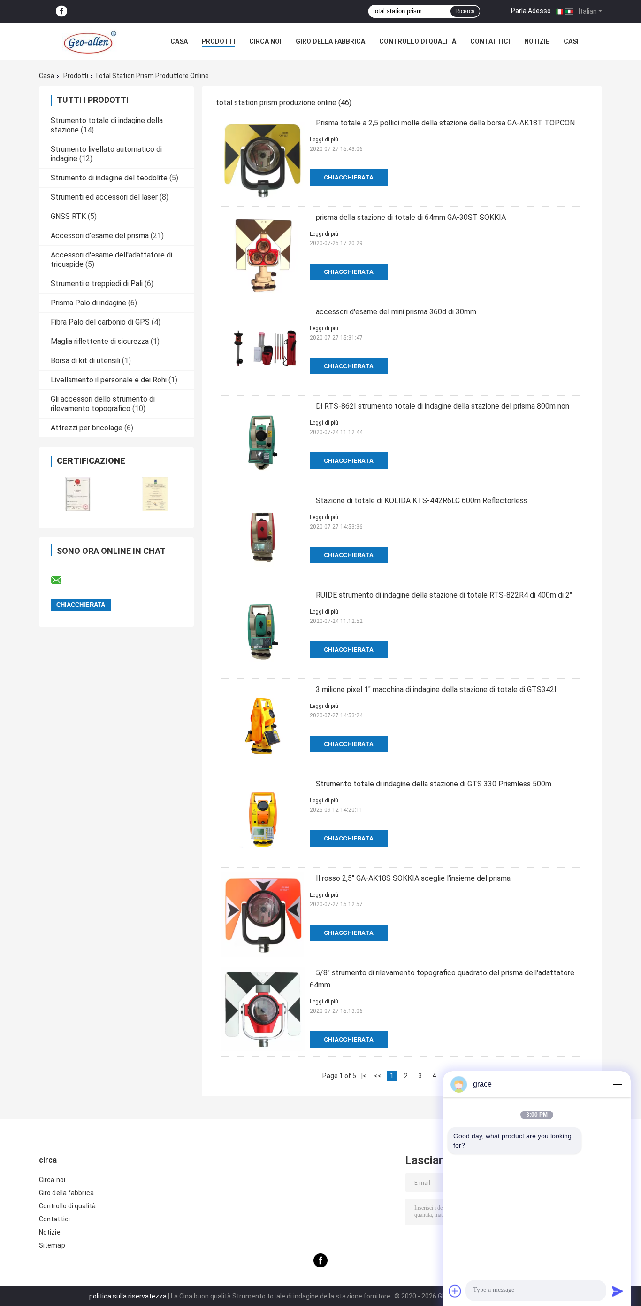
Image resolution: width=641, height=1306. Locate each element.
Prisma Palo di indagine (88, 302)
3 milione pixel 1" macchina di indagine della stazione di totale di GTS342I (436, 689)
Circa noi (265, 41)
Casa (179, 41)
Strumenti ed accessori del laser (104, 197)
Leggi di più (324, 139)
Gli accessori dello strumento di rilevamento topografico (103, 404)
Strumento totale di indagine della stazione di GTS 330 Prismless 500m (433, 783)
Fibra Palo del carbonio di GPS (100, 322)
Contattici (490, 41)
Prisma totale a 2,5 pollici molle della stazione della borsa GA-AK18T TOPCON (445, 122)
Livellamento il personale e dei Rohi (109, 379)
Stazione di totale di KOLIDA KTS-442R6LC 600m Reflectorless (421, 500)
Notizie (536, 41)
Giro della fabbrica (330, 41)
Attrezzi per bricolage (86, 427)
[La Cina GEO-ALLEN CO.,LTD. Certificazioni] (77, 494)
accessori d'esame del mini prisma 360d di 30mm (396, 311)
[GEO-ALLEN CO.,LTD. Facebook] (61, 11)
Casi (571, 41)
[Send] (617, 1291)
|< (363, 1076)
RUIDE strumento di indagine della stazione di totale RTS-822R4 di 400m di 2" (444, 595)
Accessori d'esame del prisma (100, 235)
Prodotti (218, 41)
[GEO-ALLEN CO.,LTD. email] (62, 581)
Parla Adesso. (531, 11)
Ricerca (465, 11)
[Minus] (617, 1084)
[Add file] (455, 1291)
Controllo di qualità (417, 41)
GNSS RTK (68, 216)
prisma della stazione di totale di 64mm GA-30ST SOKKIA (411, 217)
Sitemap (52, 1245)
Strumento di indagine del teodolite (109, 177)
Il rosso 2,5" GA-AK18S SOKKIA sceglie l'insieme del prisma (413, 878)
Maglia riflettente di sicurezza (100, 341)
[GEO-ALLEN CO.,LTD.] (90, 41)
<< (378, 1076)
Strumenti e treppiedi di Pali (97, 283)
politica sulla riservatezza (128, 1296)
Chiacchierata (349, 177)
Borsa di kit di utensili (85, 360)
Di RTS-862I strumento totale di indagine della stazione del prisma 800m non (442, 406)
